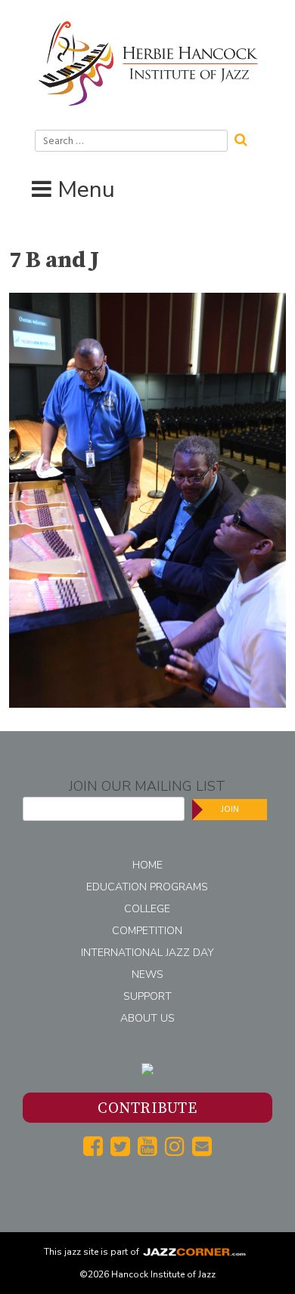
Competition (147, 931)
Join (230, 809)
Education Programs (147, 887)
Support (147, 996)
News (147, 974)
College (147, 909)
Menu (86, 189)
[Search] (246, 138)
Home (147, 865)
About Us (147, 1018)
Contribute (147, 1108)
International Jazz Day (147, 952)
